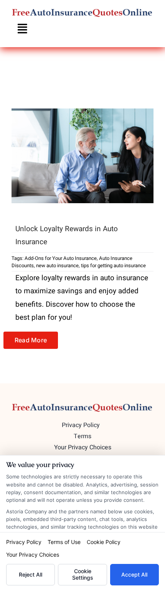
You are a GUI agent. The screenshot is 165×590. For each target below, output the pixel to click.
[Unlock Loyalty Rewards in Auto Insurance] (82, 155)
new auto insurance (57, 265)
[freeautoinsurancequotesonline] (82, 11)
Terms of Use (64, 542)
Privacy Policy (23, 542)
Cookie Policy (103, 542)
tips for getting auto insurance (113, 265)
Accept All (134, 574)
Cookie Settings (82, 574)
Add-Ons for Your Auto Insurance (61, 258)
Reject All (30, 574)
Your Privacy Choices (32, 554)
